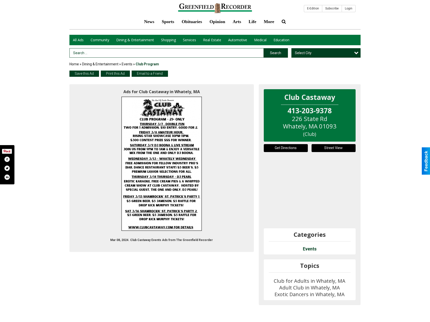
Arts (237, 21)
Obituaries (192, 21)
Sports (168, 21)
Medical (260, 40)
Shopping (168, 40)
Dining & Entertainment (135, 40)
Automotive (237, 40)
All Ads (78, 40)
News (149, 21)
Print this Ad (115, 74)
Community (100, 40)
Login (348, 8)
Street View (333, 148)
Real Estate (212, 40)
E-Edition (313, 8)
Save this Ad (84, 74)
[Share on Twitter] (7, 168)
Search (275, 53)
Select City (303, 53)
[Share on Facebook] (7, 159)
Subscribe (332, 8)
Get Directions (286, 148)
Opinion (217, 21)
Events (127, 64)
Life (252, 21)
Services (189, 40)
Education (281, 40)
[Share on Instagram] (7, 177)
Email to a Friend (150, 74)
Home (74, 64)
